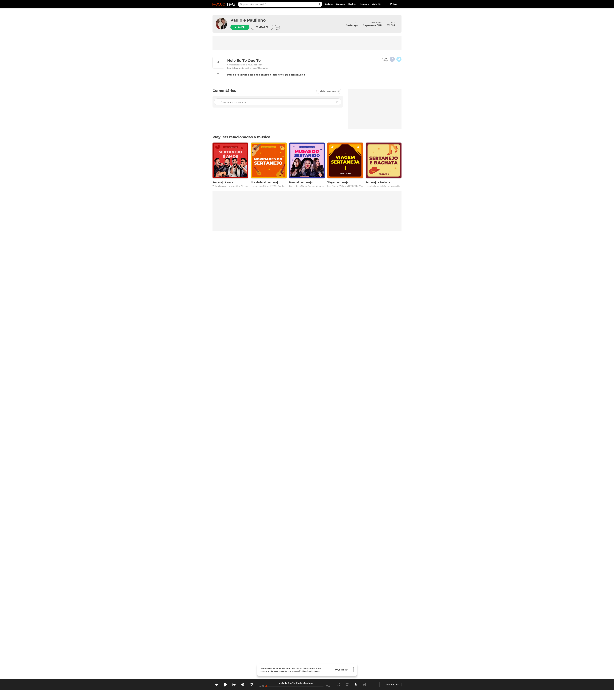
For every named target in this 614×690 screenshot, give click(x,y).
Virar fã (263, 27)
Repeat (347, 684)
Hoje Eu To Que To (286, 683)
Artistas (329, 4)
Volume (242, 684)
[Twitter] (398, 59)
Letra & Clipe (392, 684)
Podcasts (364, 4)
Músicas (340, 4)
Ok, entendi (341, 670)
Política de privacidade (309, 671)
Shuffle (338, 684)
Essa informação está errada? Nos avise (247, 68)
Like (251, 684)
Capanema (369, 25)
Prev (217, 684)
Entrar (394, 4)
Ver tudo (258, 65)
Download (355, 684)
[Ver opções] (277, 27)
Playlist (364, 684)
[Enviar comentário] (338, 102)
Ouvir (241, 27)
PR (380, 25)
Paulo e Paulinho (248, 20)
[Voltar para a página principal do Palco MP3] (225, 4)
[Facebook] (392, 59)
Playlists (352, 4)
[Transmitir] (373, 684)
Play (225, 684)
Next (234, 684)
